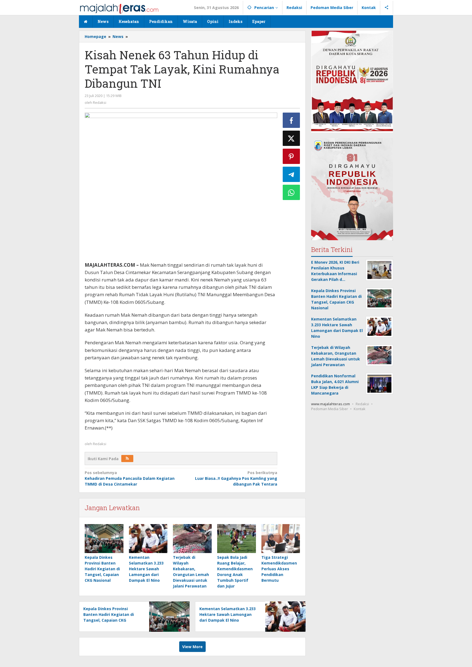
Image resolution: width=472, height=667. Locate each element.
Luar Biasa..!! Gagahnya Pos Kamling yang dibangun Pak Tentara (236, 478)
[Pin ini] (291, 156)
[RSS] (127, 458)
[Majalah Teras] (119, 8)
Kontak (359, 408)
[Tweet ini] (291, 138)
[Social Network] (386, 7)
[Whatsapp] (291, 192)
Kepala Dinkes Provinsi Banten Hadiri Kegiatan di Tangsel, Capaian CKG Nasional (102, 569)
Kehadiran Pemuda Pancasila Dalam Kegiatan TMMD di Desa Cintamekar (130, 478)
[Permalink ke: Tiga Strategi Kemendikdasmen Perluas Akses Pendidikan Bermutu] (280, 538)
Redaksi (362, 403)
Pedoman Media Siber (329, 408)
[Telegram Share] (291, 174)
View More (192, 646)
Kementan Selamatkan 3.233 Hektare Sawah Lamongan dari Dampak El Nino (146, 569)
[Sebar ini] (291, 120)
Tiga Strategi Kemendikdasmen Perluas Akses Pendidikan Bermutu (279, 569)
